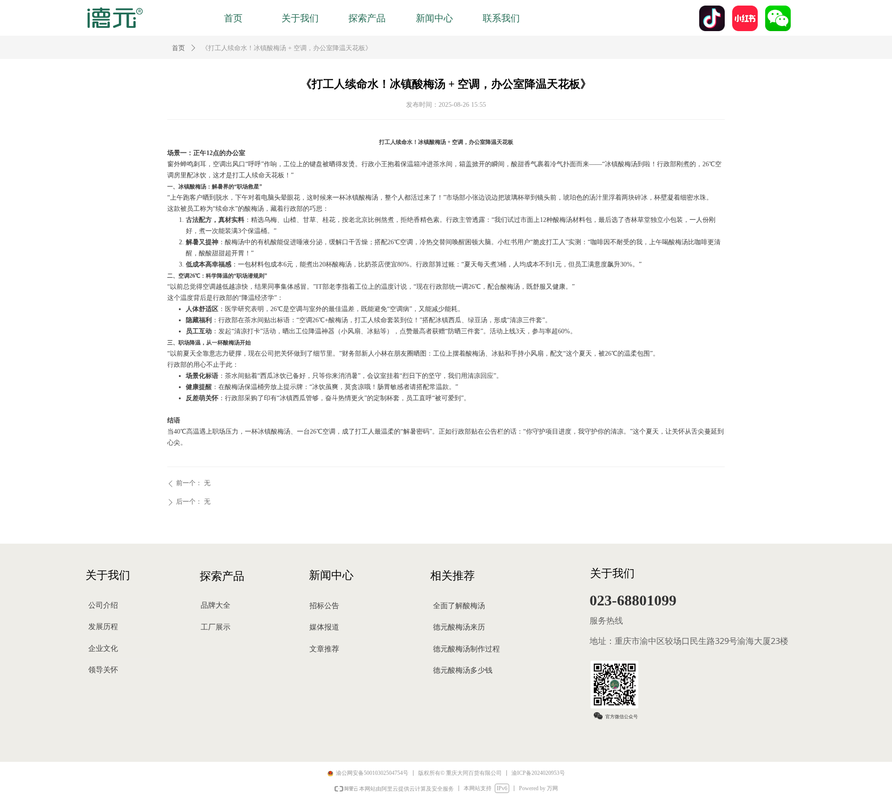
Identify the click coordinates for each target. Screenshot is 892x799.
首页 (178, 48)
